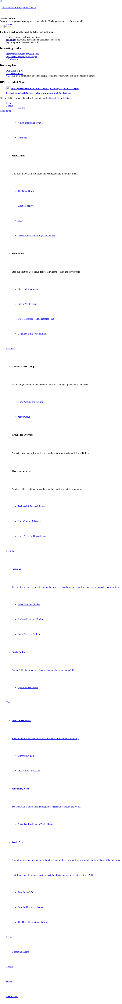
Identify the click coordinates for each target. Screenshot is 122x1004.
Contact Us (11, 76)
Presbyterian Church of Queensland (22, 54)
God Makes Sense (14, 73)
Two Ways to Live (14, 71)
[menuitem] (64, 186)
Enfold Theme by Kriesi (60, 98)
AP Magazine (12, 59)
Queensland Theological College (21, 56)
